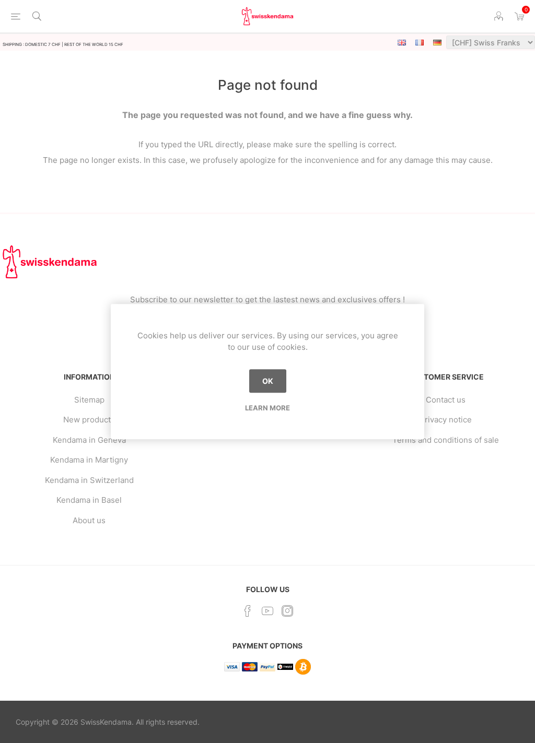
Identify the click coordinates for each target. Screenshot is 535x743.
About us (89, 520)
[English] (401, 42)
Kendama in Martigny (89, 460)
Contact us (446, 400)
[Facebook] (247, 611)
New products (89, 419)
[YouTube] (267, 611)
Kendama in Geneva (89, 440)
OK (267, 380)
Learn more (267, 408)
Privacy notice (446, 419)
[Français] (419, 42)
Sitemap (89, 400)
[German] (437, 42)
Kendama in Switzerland (89, 480)
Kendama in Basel (89, 500)
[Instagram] (287, 611)
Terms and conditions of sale (445, 440)
